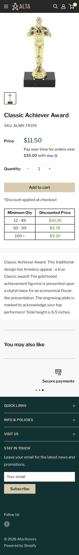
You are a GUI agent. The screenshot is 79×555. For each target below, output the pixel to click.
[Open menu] (6, 6)
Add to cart (39, 187)
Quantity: (12, 168)
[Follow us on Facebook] (7, 524)
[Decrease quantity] (28, 168)
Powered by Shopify (20, 546)
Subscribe (19, 488)
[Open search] (55, 6)
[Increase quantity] (49, 168)
